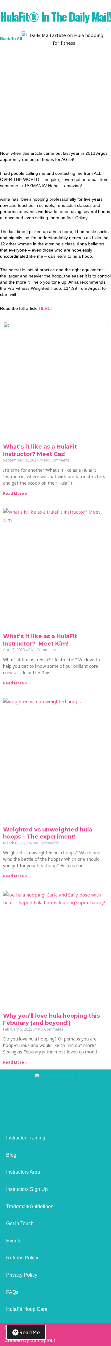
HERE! (45, 308)
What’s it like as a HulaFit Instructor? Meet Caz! (40, 450)
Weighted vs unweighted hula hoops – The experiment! (47, 833)
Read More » (15, 493)
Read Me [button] (29, 1332)
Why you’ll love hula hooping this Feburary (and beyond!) (51, 1019)
